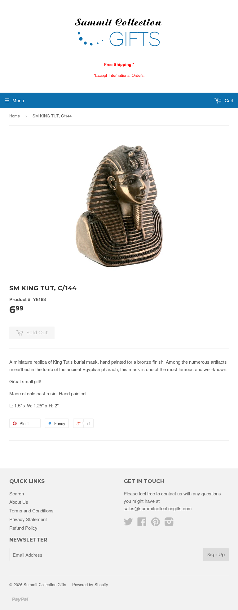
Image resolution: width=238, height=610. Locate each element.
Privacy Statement (28, 519)
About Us (18, 501)
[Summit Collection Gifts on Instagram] (169, 523)
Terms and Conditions (31, 510)
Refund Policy (23, 527)
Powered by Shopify (90, 584)
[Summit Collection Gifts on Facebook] (142, 523)
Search (16, 493)
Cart (228, 100)
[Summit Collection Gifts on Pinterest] (155, 523)
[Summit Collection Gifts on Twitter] (128, 523)
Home (14, 116)
